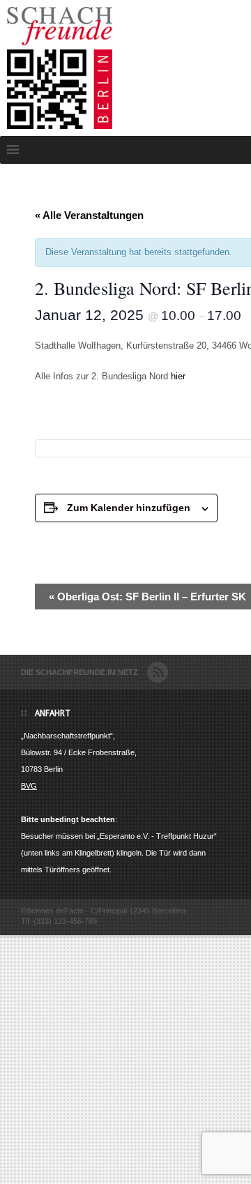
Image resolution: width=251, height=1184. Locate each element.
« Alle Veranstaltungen (89, 215)
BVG (29, 786)
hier (178, 376)
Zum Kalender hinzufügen (128, 507)
